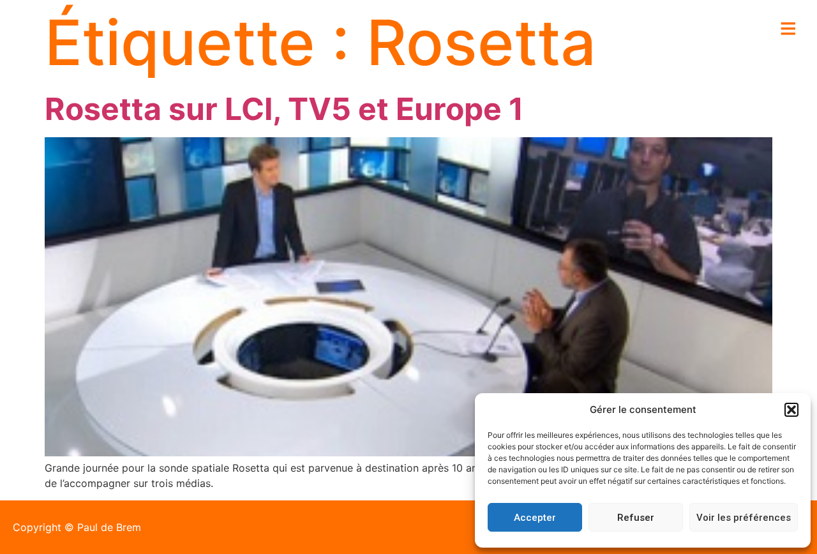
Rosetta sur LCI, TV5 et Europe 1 (284, 109)
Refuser (635, 517)
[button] (791, 409)
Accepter (535, 517)
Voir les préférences (743, 517)
